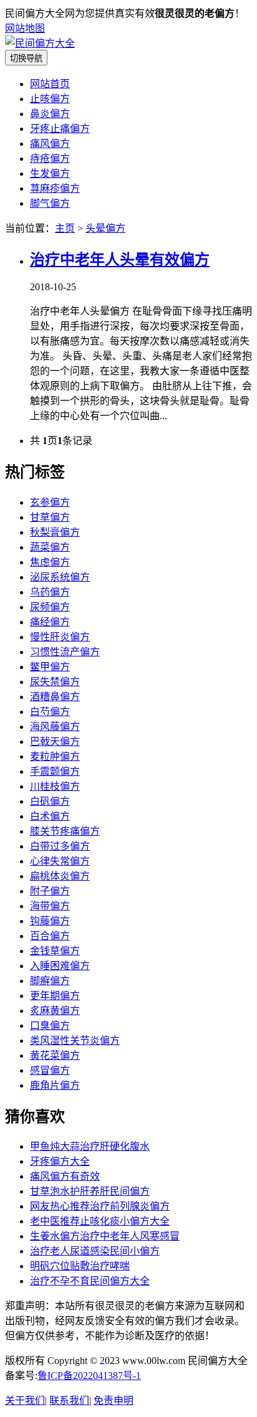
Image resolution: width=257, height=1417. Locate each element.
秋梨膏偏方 (55, 532)
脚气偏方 (50, 203)
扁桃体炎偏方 (60, 876)
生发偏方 (50, 173)
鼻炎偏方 (50, 113)
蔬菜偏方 (50, 547)
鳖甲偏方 (50, 666)
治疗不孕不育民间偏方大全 (90, 1281)
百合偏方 (50, 936)
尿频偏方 (50, 607)
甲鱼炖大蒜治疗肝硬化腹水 (90, 1146)
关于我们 (25, 1400)
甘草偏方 (50, 517)
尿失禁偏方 (55, 681)
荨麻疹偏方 (55, 188)
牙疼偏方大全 (60, 1161)
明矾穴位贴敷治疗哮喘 (80, 1266)
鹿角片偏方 (55, 1085)
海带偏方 (50, 906)
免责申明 (113, 1400)
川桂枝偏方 (55, 786)
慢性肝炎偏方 (60, 637)
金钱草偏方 (55, 950)
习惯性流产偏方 (65, 652)
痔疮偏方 (50, 158)
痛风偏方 (50, 143)
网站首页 (50, 83)
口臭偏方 (50, 1025)
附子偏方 (50, 891)
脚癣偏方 (50, 980)
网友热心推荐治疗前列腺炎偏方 (100, 1206)
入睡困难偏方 (60, 965)
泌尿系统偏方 (60, 577)
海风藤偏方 (55, 726)
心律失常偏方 (60, 861)
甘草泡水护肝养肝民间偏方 (90, 1191)
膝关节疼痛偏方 (65, 831)
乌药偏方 (50, 592)
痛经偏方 (50, 622)
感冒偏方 (50, 1070)
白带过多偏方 (60, 846)
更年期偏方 (55, 995)
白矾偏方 (50, 801)
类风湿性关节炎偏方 (75, 1040)
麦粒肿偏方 (55, 756)
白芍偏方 (50, 711)
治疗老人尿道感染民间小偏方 (95, 1251)
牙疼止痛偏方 (60, 128)
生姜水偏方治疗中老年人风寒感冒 (105, 1236)
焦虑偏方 (50, 562)
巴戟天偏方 (55, 741)
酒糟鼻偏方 (55, 696)
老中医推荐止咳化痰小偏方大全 (100, 1221)
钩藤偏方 (50, 921)
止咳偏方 (50, 98)
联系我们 (69, 1400)
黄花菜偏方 (55, 1055)
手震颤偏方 (55, 771)
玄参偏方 (50, 502)
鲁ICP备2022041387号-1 (89, 1375)
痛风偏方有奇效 (65, 1176)
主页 (65, 228)
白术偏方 (50, 816)
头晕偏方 (105, 228)
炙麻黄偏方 (55, 1010)
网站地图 (25, 28)
